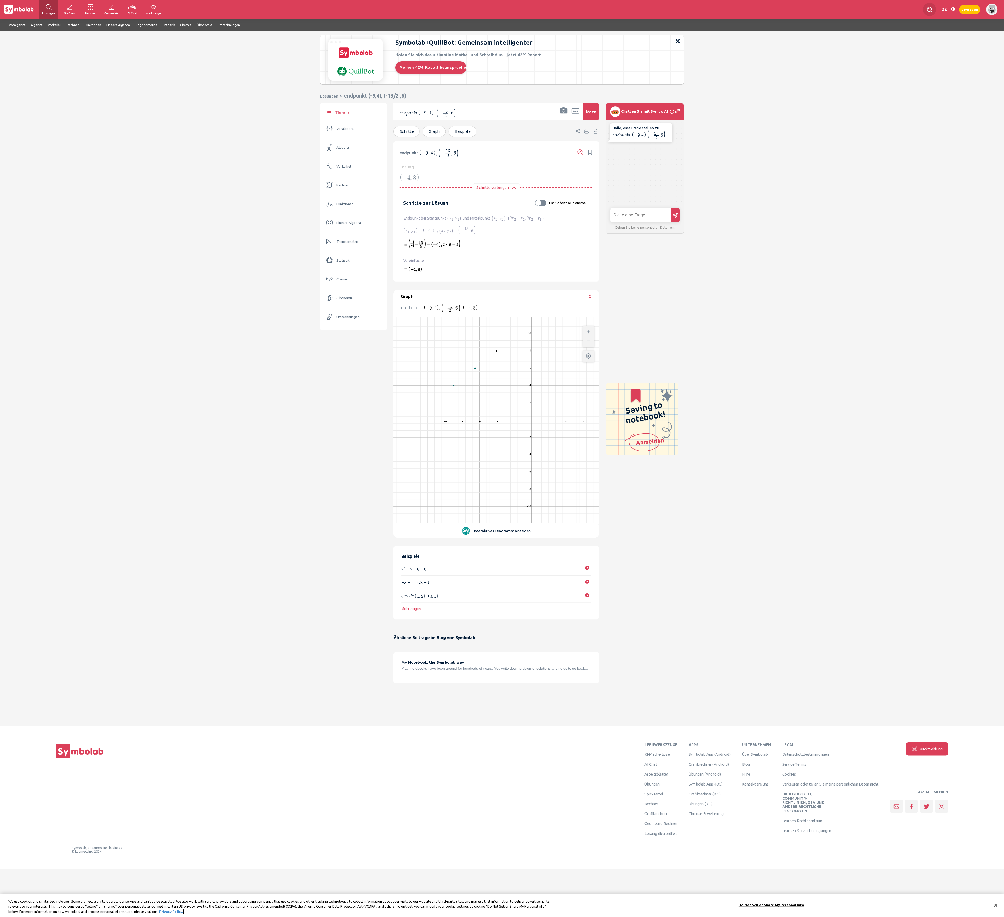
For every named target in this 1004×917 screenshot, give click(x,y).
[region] (502, 905)
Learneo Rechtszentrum (802, 821)
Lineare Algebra (348, 223)
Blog (746, 764)
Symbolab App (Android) (710, 754)
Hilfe (746, 774)
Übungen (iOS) (701, 804)
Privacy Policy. (171, 911)
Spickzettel (653, 794)
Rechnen (342, 185)
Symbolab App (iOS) (706, 784)
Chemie (342, 279)
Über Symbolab (755, 754)
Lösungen (329, 96)
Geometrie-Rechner (660, 824)
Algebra (342, 148)
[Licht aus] (953, 9)
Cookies (789, 774)
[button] (564, 115)
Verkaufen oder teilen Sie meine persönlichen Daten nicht (830, 784)
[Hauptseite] (80, 758)
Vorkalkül (343, 166)
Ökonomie (344, 298)
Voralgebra (345, 129)
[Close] (995, 905)
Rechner (651, 804)
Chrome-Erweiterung (706, 814)
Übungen (652, 784)
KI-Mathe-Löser (657, 754)
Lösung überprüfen (660, 834)
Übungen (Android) (705, 774)
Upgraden (969, 9)
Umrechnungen (348, 317)
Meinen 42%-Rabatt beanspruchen (433, 67)
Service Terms (794, 764)
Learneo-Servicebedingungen (806, 831)
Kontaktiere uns (755, 784)
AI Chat (650, 764)
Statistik (343, 260)
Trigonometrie (347, 242)
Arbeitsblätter (656, 774)
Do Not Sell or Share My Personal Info (771, 905)
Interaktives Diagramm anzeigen (502, 531)
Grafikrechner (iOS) (705, 794)
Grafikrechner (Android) (709, 764)
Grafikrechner (656, 814)
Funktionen (344, 204)
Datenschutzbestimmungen (805, 754)
